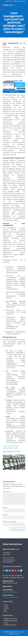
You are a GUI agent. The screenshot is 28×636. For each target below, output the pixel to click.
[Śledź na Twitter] (7, 570)
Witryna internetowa (9, 521)
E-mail (5, 515)
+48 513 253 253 (9, 1)
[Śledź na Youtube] (18, 570)
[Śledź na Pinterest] (15, 570)
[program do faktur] (14, 92)
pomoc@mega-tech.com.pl (11, 597)
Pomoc (6, 623)
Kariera (6, 609)
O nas (6, 605)
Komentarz (7, 492)
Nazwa (5, 508)
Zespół (6, 607)
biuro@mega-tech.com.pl (10, 592)
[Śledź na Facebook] (4, 570)
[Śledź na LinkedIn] (10, 570)
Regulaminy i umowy (10, 619)
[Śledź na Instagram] (12, 570)
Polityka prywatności (10, 621)
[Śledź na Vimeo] (21, 570)
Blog (5, 611)
